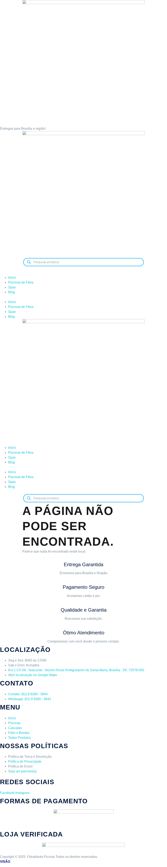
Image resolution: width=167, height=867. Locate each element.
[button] (83, 297)
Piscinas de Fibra (20, 282)
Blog (11, 292)
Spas (12, 287)
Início (12, 277)
